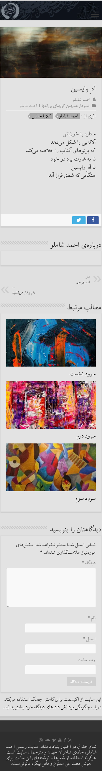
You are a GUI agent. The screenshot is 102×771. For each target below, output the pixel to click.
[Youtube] (60, 740)
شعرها (85, 106)
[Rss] (70, 740)
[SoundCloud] (47, 740)
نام (92, 618)
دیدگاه (89, 563)
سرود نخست (83, 373)
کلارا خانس (41, 116)
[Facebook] (65, 740)
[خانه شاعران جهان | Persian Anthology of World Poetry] (51, 10)
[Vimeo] (54, 740)
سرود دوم (86, 436)
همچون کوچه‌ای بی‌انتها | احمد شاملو (49, 106)
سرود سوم (86, 498)
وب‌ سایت (87, 660)
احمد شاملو (81, 99)
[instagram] (41, 740)
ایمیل (89, 639)
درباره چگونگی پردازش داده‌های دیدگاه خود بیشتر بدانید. (52, 707)
